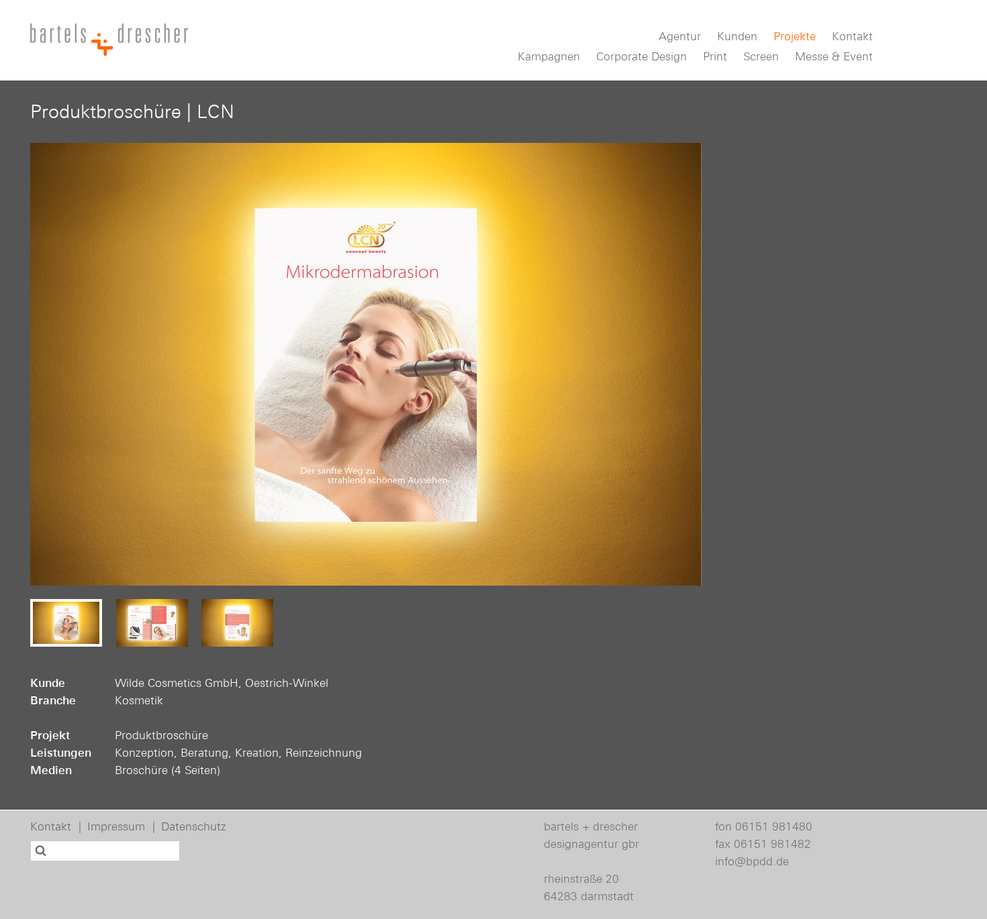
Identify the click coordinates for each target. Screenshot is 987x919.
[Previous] (53, 364)
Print (715, 56)
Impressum (116, 826)
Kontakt (852, 36)
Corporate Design (641, 56)
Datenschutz (193, 826)
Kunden (737, 36)
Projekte (794, 36)
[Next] (678, 364)
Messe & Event (834, 56)
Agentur (680, 36)
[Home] (109, 39)
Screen (761, 56)
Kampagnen (549, 56)
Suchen (42, 851)
